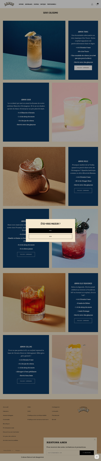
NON (50, 236)
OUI (50, 230)
